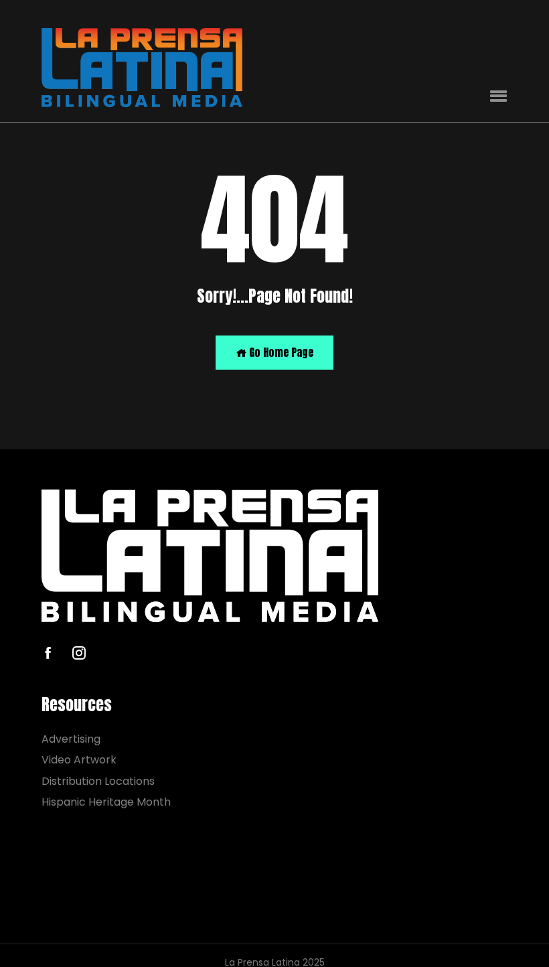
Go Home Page (279, 352)
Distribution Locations (98, 781)
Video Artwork (79, 759)
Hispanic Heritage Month (106, 802)
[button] (498, 96)
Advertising (71, 739)
